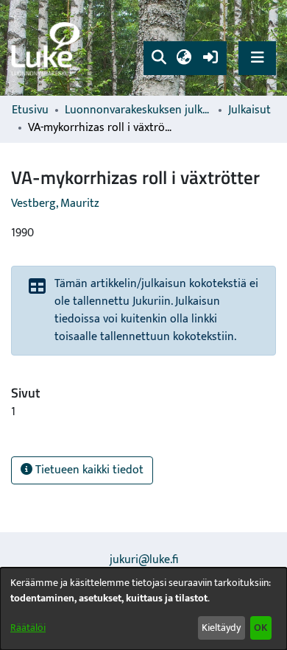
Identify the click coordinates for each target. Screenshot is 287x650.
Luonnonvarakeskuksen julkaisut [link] (138, 110)
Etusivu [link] (30, 110)
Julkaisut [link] (249, 110)
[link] (48, 48)
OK (260, 627)
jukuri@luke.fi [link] (144, 560)
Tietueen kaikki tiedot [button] (88, 470)
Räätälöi (28, 627)
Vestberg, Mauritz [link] (55, 203)
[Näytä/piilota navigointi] (257, 57)
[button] (158, 58)
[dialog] (143, 609)
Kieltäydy (221, 627)
